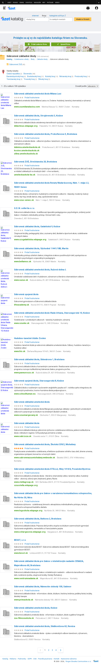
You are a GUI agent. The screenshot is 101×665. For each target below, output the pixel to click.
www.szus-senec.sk (24, 200)
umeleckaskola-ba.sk (24, 174)
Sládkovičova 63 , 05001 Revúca (27, 639)
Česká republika (13, 74)
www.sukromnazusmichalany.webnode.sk (34, 457)
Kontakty (75, 107)
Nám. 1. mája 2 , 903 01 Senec (48, 200)
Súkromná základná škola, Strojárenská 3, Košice (38, 115)
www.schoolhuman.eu (25, 394)
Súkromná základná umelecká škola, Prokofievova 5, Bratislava (45, 134)
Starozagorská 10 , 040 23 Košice (45, 323)
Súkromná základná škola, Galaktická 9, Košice (37, 226)
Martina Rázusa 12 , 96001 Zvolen (56, 107)
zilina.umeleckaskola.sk (26, 153)
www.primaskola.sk (23, 599)
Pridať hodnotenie (32, 98)
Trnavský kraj (29, 79)
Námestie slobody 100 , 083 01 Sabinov (51, 600)
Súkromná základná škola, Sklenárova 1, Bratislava (39, 359)
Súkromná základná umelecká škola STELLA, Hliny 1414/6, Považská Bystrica (52, 469)
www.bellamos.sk (22, 261)
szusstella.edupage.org (26, 485)
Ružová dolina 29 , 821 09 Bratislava (50, 373)
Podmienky (22, 659)
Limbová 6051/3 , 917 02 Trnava (43, 553)
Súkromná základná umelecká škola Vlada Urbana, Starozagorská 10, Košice (52, 313)
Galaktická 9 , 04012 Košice (59, 240)
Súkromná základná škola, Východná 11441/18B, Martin (41, 248)
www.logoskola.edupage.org (28, 510)
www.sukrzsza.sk (22, 436)
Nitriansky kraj (65, 76)
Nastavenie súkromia (69, 659)
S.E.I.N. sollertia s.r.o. (24, 208)
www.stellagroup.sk (24, 482)
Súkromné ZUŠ (15, 64)
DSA (34, 659)
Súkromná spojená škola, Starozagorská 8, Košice (39, 381)
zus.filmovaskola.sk (24, 618)
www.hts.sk (19, 351)
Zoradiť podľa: (81, 86)
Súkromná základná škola (26, 423)
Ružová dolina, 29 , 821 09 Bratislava (45, 280)
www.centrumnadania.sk (26, 578)
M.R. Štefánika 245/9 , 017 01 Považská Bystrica (55, 482)
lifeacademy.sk (21, 305)
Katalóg (5, 659)
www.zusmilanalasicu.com (27, 106)
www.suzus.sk (21, 280)
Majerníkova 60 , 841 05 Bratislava (54, 578)
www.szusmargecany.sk (26, 415)
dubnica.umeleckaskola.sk (27, 147)
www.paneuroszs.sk (24, 372)
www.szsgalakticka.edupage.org (30, 239)
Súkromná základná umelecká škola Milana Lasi (37, 93)
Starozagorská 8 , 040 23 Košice (50, 394)
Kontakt (56, 659)
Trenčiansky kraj (13, 79)
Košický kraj (50, 76)
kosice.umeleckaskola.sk (26, 150)
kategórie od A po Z (58, 16)
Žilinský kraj (43, 79)
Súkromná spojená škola (26, 294)
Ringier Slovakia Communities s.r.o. (78, 661)
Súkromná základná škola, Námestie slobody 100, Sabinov (42, 586)
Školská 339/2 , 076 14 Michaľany (70, 458)
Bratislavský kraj (34, 76)
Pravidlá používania (45, 659)
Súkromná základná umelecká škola (32, 402)
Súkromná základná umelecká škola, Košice (35, 608)
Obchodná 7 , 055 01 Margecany (53, 415)
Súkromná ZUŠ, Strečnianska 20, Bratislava (35, 161)
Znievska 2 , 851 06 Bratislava (26, 218)
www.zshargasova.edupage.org (30, 532)
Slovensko (27, 74)
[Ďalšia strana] (60, 650)
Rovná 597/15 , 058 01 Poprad (43, 305)
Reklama (13, 659)
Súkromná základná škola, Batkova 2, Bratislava (37, 518)
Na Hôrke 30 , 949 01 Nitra (54, 511)
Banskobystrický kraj (15, 76)
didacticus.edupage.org (25, 126)
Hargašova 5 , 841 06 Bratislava (60, 532)
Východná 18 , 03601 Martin (44, 262)
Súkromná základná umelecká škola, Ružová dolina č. (40, 269)
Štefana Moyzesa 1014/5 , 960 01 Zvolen (44, 351)
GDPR (30, 659)
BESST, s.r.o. (20, 540)
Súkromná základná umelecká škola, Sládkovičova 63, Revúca (44, 626)
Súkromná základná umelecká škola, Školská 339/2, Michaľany (45, 444)
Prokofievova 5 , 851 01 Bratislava (56, 147)
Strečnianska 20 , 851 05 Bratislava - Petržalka (56, 175)
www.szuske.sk (21, 323)
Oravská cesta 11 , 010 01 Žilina (46, 436)
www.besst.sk (21, 553)
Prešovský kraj (81, 76)
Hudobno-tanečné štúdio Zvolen (30, 338)
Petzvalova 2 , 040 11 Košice (47, 618)
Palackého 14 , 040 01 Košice (51, 126)
